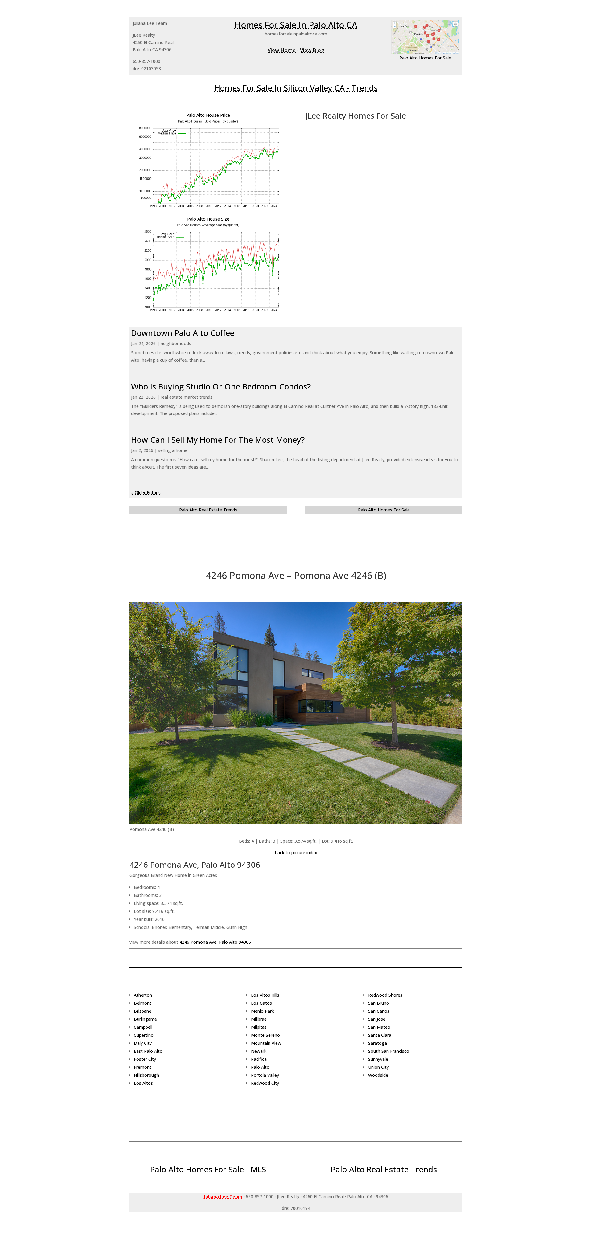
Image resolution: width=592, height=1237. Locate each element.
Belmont (142, 1003)
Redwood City (265, 1083)
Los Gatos (261, 1003)
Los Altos (143, 1083)
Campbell (143, 1027)
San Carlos (378, 1011)
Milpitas (259, 1027)
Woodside (378, 1075)
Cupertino (144, 1035)
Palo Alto (260, 1067)
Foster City (145, 1059)
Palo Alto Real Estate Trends (208, 510)
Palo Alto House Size (208, 219)
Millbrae (259, 1019)
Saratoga (377, 1043)
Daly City (143, 1043)
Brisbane (142, 1011)
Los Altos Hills (265, 995)
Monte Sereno (265, 1035)
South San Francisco (388, 1051)
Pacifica (259, 1059)
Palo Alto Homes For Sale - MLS (208, 1169)
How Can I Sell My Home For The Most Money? (218, 439)
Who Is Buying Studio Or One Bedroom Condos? (221, 386)
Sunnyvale (378, 1059)
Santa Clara (379, 1035)
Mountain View (266, 1043)
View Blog (312, 50)
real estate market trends (186, 397)
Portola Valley (265, 1075)
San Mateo (379, 1027)
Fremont (142, 1067)
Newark (258, 1051)
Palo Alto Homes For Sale (425, 58)
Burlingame (145, 1019)
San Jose (376, 1019)
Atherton (143, 995)
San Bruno (378, 1003)
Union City (378, 1067)
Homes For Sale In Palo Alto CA (295, 25)
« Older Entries (146, 492)
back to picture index (296, 853)
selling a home (172, 450)
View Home (282, 50)
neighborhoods (176, 343)
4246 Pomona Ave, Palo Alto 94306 (215, 942)
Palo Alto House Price (208, 115)
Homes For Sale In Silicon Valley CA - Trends (296, 87)
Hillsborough (146, 1075)
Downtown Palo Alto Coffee (182, 332)
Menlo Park (262, 1011)
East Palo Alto (148, 1051)
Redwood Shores (385, 995)
